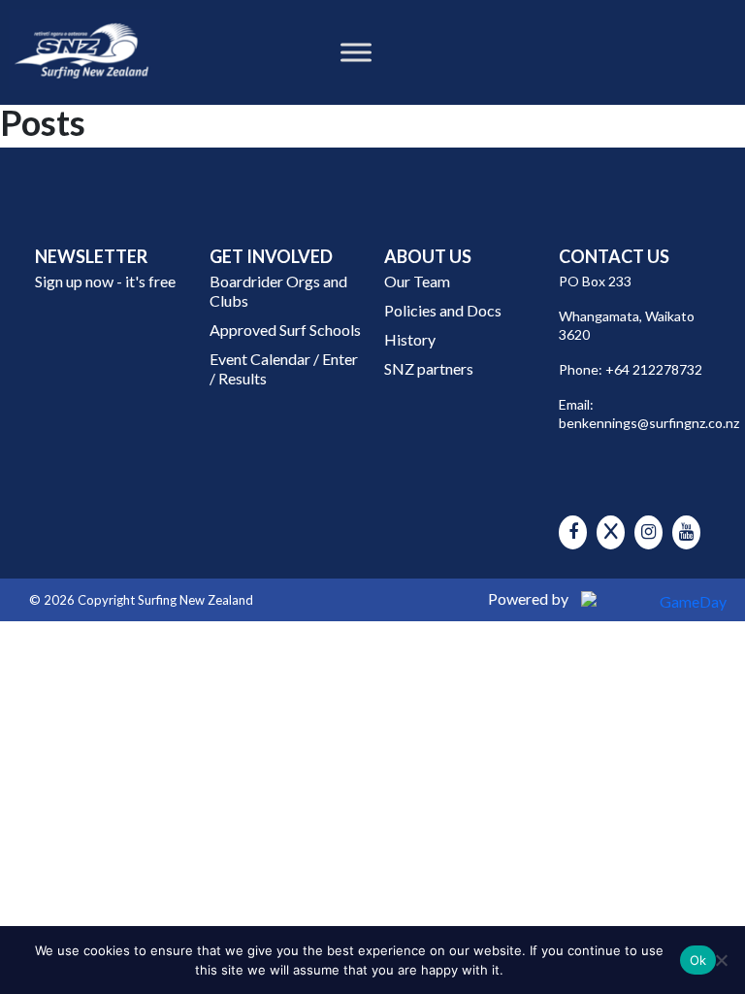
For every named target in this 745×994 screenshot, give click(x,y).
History (410, 339)
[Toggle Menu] (356, 52)
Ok (698, 960)
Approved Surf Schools (285, 329)
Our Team (417, 281)
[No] (720, 960)
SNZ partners (428, 368)
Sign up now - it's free (105, 281)
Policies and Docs (443, 310)
